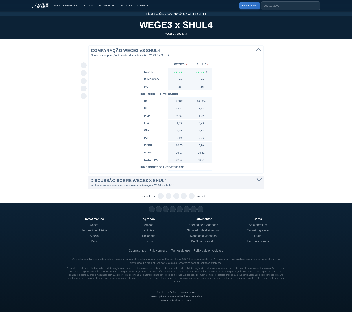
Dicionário (148, 235)
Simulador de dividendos (203, 230)
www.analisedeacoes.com (176, 300)
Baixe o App (250, 5)
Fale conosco (158, 250)
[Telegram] (173, 209)
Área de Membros (65, 5)
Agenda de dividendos (203, 224)
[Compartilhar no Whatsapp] (84, 65)
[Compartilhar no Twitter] (84, 88)
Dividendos (107, 5)
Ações (160, 14)
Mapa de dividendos (203, 235)
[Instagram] (152, 209)
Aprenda (143, 5)
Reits (94, 241)
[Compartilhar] (84, 57)
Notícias (126, 5)
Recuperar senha (258, 241)
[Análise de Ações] (41, 5)
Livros (149, 241)
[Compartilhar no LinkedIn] (84, 96)
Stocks (94, 235)
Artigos (148, 224)
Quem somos (137, 250)
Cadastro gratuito (258, 230)
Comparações (176, 14)
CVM (76, 271)
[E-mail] (200, 209)
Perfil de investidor (203, 241)
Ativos (88, 5)
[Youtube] (180, 209)
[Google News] (187, 209)
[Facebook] (159, 209)
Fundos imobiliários (94, 230)
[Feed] (193, 209)
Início (149, 14)
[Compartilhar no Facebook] (84, 81)
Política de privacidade (208, 250)
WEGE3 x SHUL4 (197, 14)
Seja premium (258, 224)
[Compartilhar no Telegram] (84, 73)
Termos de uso (180, 250)
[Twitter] (166, 209)
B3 (71, 271)
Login (257, 235)
